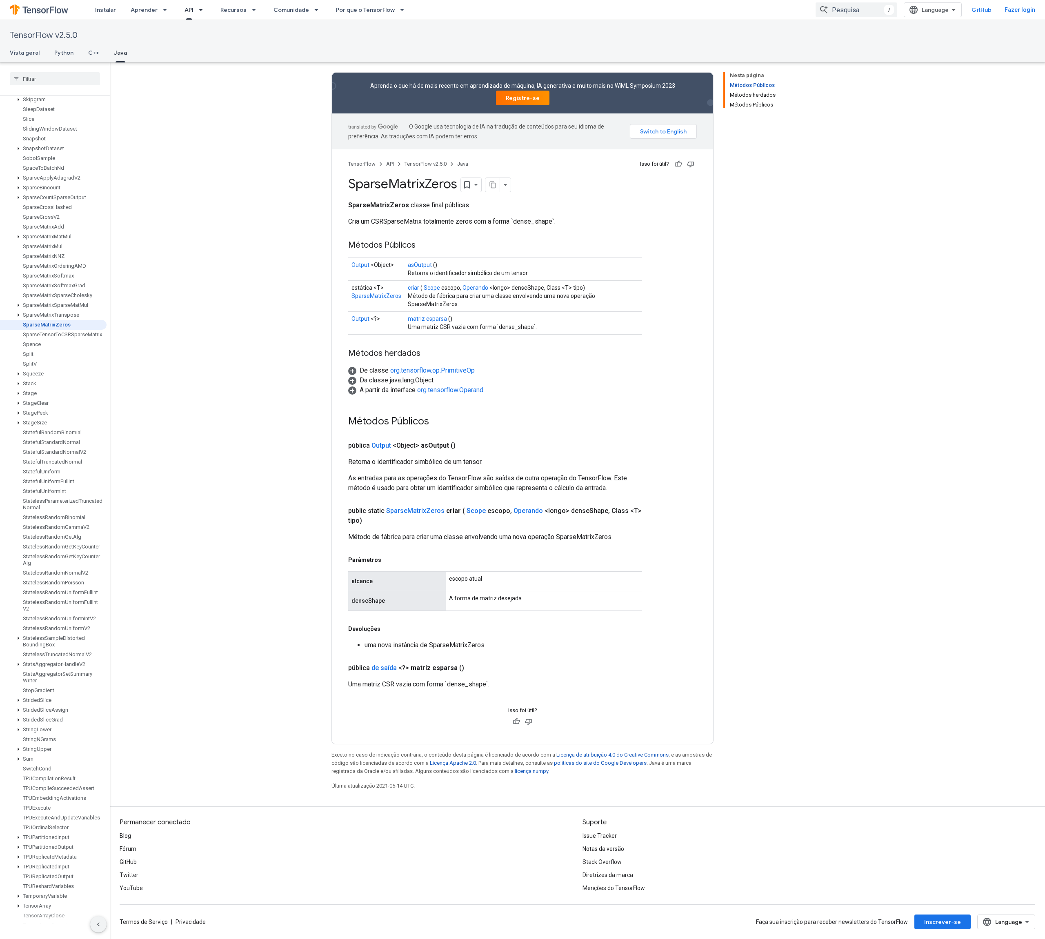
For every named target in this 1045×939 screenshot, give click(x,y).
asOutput (420, 265)
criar (413, 287)
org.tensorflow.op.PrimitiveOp (432, 370)
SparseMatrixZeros (376, 296)
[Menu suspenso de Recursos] (256, 10)
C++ (93, 52)
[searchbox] (55, 78)
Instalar (105, 9)
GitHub (982, 9)
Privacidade (191, 922)
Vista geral (25, 52)
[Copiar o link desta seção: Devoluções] (388, 629)
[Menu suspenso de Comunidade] (319, 10)
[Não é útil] (691, 164)
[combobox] (856, 9)
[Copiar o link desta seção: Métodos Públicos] (424, 246)
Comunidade (291, 9)
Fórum (128, 849)
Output (360, 265)
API (189, 9)
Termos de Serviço (144, 922)
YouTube (131, 888)
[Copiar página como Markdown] (492, 185)
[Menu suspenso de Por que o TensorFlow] (404, 10)
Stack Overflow (602, 862)
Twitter (129, 875)
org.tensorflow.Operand (450, 390)
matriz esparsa (427, 318)
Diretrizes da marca (608, 875)
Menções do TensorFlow (614, 888)
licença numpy (531, 771)
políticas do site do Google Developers (600, 763)
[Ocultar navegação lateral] (98, 924)
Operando (475, 287)
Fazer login (1020, 10)
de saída (384, 668)
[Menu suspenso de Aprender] (167, 10)
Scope (432, 287)
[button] (53, 99)
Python (63, 52)
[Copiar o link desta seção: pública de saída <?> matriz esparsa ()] (474, 668)
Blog (125, 835)
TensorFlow (362, 164)
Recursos (233, 9)
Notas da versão (603, 849)
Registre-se (523, 98)
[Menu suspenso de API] (203, 10)
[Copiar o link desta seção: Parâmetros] (389, 560)
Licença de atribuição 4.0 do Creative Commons (612, 755)
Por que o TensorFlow (365, 9)
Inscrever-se (942, 922)
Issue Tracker (600, 835)
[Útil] (678, 164)
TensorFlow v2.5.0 (44, 35)
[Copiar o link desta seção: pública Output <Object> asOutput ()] (465, 446)
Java (120, 52)
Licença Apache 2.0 (453, 763)
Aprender (144, 9)
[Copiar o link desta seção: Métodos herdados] (428, 354)
